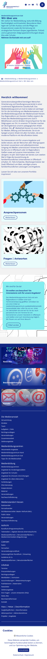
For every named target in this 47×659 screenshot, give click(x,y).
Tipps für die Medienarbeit (11, 459)
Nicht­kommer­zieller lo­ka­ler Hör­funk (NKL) (16, 511)
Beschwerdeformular (9, 599)
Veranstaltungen (7, 435)
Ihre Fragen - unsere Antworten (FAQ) (15, 593)
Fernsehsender (6, 508)
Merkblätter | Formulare (10, 577)
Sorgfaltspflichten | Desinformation (14, 610)
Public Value (5, 514)
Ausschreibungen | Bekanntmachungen (16, 581)
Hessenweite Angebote (9, 449)
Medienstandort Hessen (12, 502)
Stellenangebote (7, 441)
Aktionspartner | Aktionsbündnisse (14, 613)
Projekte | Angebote (8, 616)
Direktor (4, 423)
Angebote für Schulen (9, 473)
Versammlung (6, 420)
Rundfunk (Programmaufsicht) (12, 529)
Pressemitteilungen (8, 571)
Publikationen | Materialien (11, 584)
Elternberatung (6, 485)
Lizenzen (5, 541)
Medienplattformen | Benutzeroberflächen (17, 560)
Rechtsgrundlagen (8, 432)
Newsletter (5, 587)
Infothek (5, 565)
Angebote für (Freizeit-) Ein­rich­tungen (15, 476)
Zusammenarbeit (7, 438)
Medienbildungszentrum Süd (12, 456)
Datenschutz (18, 655)
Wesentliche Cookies (24, 636)
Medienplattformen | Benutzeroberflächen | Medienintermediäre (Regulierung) (17, 536)
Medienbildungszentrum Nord (12, 453)
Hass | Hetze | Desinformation (15, 606)
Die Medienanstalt (9, 416)
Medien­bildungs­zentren (12, 446)
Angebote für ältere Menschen (12, 479)
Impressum (29, 655)
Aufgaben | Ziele (7, 429)
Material (4, 491)
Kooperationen (6, 488)
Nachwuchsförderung (9, 497)
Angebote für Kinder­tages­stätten (13, 470)
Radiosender (6, 505)
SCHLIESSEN (23, 650)
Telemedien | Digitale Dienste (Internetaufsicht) (18, 532)
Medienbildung (8, 463)
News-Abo (5, 596)
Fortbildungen (6, 482)
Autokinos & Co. (7, 557)
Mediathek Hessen (23, 128)
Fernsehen (5, 548)
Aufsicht (5, 525)
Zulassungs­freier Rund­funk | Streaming (16, 554)
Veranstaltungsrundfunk (10, 551)
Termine (4, 568)
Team (3, 426)
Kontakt (4, 602)
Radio (3, 545)
